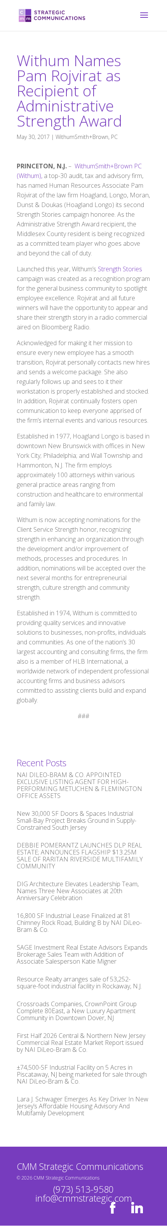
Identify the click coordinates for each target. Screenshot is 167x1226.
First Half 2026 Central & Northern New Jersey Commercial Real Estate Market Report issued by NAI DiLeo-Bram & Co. (81, 1042)
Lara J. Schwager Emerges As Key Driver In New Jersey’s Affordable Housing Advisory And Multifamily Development (82, 1106)
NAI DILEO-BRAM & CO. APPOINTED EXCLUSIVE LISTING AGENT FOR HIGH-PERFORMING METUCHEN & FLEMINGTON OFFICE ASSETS (79, 785)
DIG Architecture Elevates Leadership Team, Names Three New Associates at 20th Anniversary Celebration (78, 891)
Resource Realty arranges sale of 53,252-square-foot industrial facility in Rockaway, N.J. (79, 982)
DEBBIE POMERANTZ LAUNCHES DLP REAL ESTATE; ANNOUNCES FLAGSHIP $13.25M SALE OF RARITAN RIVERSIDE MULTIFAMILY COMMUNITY (80, 855)
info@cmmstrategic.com (83, 1198)
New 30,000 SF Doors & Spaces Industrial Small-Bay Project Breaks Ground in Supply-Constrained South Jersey (76, 820)
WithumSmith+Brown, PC (87, 136)
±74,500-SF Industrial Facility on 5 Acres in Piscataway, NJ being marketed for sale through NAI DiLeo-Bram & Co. (82, 1074)
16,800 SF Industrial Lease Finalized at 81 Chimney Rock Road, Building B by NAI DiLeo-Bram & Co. (79, 922)
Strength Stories (120, 269)
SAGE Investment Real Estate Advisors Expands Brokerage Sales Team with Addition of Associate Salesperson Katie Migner (82, 954)
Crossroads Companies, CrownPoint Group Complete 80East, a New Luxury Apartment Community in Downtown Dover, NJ (77, 1011)
